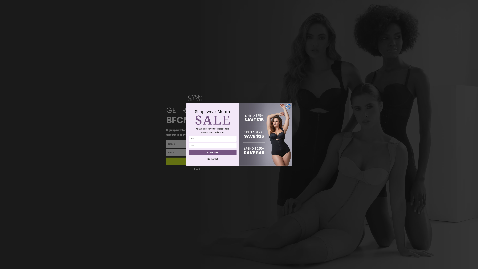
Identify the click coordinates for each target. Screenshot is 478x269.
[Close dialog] (289, 106)
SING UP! (212, 152)
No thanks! (212, 159)
